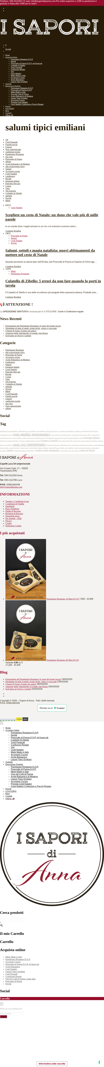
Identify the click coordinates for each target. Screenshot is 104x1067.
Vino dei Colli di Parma (20, 94)
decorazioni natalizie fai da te (36, 438)
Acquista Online (11, 57)
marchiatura (8, 445)
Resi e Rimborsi (12, 509)
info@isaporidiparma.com (11, 487)
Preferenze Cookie (13, 526)
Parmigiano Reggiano (14, 154)
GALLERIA (9, 109)
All (6, 140)
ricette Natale (33, 448)
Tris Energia (10, 191)
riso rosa (9, 157)
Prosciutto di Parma (13, 159)
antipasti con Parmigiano (82, 431)
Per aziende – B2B (13, 518)
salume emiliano (43, 448)
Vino (7, 188)
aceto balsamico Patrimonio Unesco (47, 431)
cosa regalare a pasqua (20, 438)
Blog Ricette (94, 431)
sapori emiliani (69, 448)
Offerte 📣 (9, 115)
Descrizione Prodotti (12, 86)
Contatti (8, 113)
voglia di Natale (87, 450)
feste (81, 438)
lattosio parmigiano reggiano (94, 441)
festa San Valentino (73, 438)
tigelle (10, 450)
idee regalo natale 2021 (65, 441)
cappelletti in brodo (6, 435)
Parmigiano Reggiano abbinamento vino (58, 445)
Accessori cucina (12, 171)
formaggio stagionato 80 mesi (9, 441)
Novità (13, 61)
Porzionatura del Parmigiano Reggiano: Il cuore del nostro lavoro (33, 326)
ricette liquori (24, 448)
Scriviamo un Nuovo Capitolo (18, 335)
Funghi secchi (11, 144)
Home (7, 55)
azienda (8, 196)
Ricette (8, 179)
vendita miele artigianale (47, 450)
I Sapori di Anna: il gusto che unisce (20, 331)
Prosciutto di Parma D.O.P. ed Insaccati (26, 63)
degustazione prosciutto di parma (56, 438)
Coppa (8, 186)
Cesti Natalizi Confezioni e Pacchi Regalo (27, 104)
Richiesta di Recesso (14, 513)
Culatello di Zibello (18, 65)
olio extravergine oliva (15, 166)
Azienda (8, 84)
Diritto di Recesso (13, 511)
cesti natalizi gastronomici (31, 434)
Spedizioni (9, 506)
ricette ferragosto (14, 448)
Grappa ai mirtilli (49, 440)
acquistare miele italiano (66, 431)
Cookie (8, 523)
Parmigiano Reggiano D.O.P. (22, 59)
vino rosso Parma (73, 450)
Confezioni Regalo (18, 70)
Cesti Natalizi (16, 74)
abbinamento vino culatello (27, 431)
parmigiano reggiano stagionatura (82, 445)
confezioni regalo (12, 152)
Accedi (8, 49)
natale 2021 (20, 444)
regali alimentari (99, 445)
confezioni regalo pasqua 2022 (81, 435)
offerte (8, 161)
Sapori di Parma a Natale (56, 448)
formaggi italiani (12, 181)
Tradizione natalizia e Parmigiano (23, 450)
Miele (7, 200)
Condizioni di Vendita (14, 504)
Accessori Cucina (18, 78)
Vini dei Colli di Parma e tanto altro (20, 979)
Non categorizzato (13, 149)
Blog (7, 111)
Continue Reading (13, 231)
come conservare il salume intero (61, 435)
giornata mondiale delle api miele (29, 441)
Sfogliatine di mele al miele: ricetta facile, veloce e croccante (31, 328)
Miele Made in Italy (18, 76)
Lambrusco (10, 176)
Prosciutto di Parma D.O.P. (21, 90)
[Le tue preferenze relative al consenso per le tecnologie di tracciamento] (99, 1062)
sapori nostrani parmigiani (82, 448)
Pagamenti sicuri (12, 516)
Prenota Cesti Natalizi (19, 102)
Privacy (8, 521)
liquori (2, 445)
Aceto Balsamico (17, 80)
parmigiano (36, 444)
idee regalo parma (79, 441)
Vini (12, 72)
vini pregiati (63, 450)
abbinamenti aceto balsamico (9, 431)
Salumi (8, 169)
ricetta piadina (4, 448)
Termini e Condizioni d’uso (17, 501)
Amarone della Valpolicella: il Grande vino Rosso (26, 333)
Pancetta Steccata (12, 183)
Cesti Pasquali (16, 67)
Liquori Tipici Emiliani (19, 82)
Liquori (8, 147)
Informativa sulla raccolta (52, 1063)
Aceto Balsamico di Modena (22, 96)
